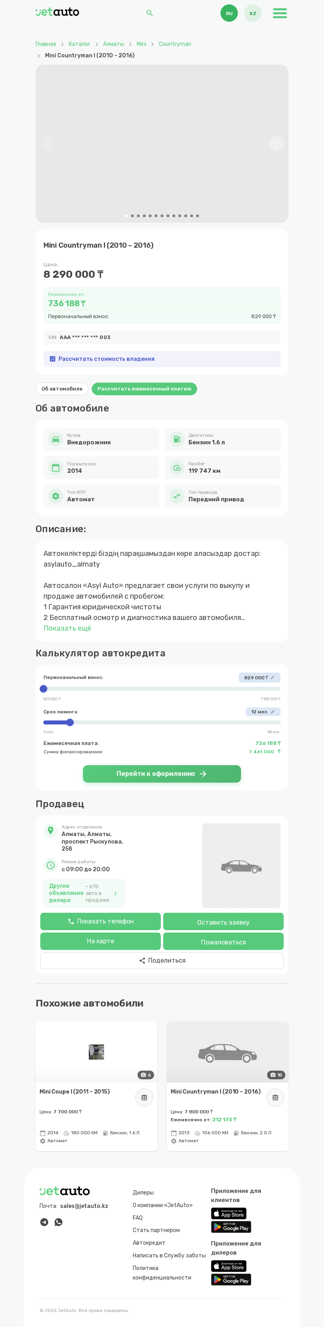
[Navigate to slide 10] (180, 216)
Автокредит (149, 1243)
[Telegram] (44, 1222)
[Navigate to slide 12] (192, 216)
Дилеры (143, 1192)
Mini (141, 44)
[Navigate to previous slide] (47, 144)
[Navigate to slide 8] (168, 216)
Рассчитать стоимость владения (101, 358)
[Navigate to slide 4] (144, 216)
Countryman (175, 44)
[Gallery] (162, 143)
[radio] (229, 13)
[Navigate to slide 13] (198, 216)
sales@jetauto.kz (84, 1206)
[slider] (162, 688)
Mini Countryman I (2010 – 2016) (215, 1091)
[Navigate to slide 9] (174, 216)
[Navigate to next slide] (276, 144)
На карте (100, 941)
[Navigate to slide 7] (162, 216)
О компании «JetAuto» (163, 1205)
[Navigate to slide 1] (127, 216)
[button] (83, 838)
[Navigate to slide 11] (186, 216)
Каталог (79, 44)
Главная (46, 44)
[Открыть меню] (279, 13)
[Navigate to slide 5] (150, 216)
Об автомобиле (62, 389)
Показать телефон (101, 921)
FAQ (138, 1217)
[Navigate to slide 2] (133, 216)
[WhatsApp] (58, 1222)
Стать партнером (156, 1230)
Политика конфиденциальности (162, 1272)
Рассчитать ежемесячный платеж (144, 389)
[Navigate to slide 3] (138, 216)
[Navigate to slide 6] (156, 216)
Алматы (113, 44)
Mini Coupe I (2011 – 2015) (75, 1091)
